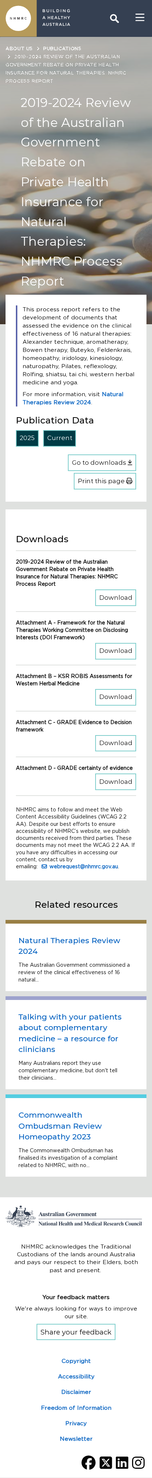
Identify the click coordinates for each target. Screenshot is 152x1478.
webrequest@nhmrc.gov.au (83, 866)
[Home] (18, 18)
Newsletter (76, 1438)
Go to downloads (100, 462)
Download (117, 597)
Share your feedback (76, 1332)
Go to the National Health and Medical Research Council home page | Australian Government (76, 1216)
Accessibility (76, 1376)
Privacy (76, 1423)
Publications (62, 48)
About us (19, 48)
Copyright (76, 1360)
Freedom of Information (76, 1407)
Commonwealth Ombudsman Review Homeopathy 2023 (60, 1125)
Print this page (102, 481)
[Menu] (140, 18)
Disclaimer (76, 1391)
